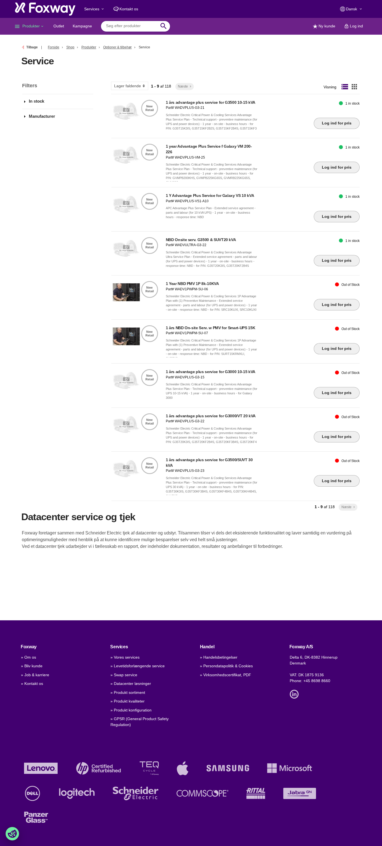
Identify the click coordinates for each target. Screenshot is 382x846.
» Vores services (125, 657)
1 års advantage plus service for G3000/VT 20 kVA (211, 416)
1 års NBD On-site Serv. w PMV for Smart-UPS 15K (210, 328)
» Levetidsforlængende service (137, 666)
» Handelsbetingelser (218, 657)
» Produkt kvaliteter (127, 701)
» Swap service (123, 675)
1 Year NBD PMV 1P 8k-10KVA (192, 283)
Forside (53, 47)
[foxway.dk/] (45, 9)
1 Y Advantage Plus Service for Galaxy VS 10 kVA (210, 195)
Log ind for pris (337, 123)
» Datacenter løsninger (130, 683)
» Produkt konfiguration (131, 710)
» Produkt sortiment (127, 692)
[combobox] (131, 26)
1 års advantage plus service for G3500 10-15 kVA (210, 102)
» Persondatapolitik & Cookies (226, 666)
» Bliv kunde (32, 666)
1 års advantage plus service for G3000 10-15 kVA (210, 371)
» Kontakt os (32, 683)
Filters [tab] (29, 85)
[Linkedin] (295, 693)
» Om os (28, 657)
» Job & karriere (35, 675)
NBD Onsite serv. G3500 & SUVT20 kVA (201, 239)
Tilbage (32, 47)
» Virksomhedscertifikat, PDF (225, 675)
